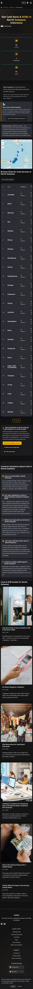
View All (17, 420)
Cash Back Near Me (16, 934)
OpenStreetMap (23, 168)
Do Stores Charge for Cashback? (13, 687)
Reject (13, 986)
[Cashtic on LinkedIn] (4, 923)
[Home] (1, 7)
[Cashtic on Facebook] (2, 923)
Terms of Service (16, 958)
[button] (3, 141)
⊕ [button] (2, 147)
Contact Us (16, 953)
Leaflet (16, 168)
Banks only (28, 141)
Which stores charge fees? (12, 447)
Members (23, 187)
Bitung (10, 240)
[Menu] (30, 2)
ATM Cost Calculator (16, 945)
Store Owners (17, 942)
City (9, 187)
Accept (19, 986)
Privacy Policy (16, 956)
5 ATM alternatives (10, 451)
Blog (16, 940)
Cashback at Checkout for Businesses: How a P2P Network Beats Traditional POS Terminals (15, 805)
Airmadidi (11, 195)
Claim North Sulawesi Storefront (16, 118)
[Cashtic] (2, 3)
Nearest (22, 141)
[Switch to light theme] (27, 3)
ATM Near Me (16, 932)
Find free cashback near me (12, 443)
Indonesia (12, 7)
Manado (10, 412)
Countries (5, 7)
